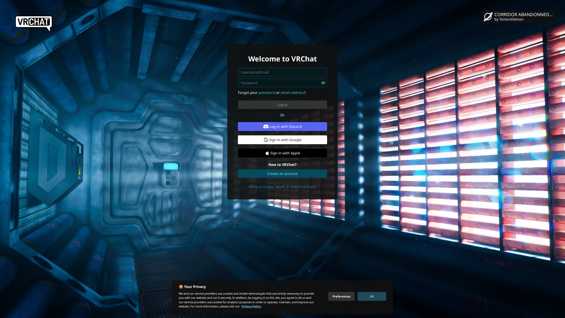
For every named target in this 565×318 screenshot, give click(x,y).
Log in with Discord (286, 126)
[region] (282, 297)
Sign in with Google (285, 139)
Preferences (341, 296)
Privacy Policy (251, 306)
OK (372, 296)
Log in (282, 104)
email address (292, 92)
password (267, 92)
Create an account (282, 173)
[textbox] (282, 82)
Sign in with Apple (285, 153)
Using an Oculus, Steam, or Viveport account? (282, 186)
